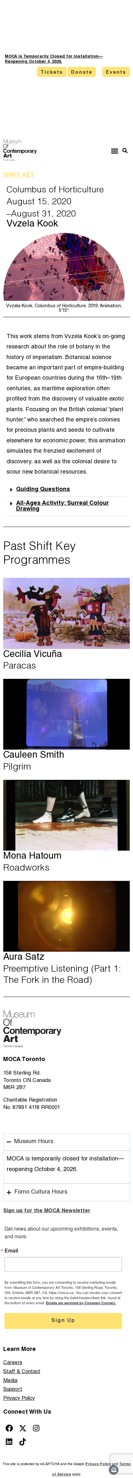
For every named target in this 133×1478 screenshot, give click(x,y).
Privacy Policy (19, 1398)
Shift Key (18, 175)
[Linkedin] (9, 1442)
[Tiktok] (23, 1442)
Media (10, 1381)
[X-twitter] (23, 1428)
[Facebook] (9, 1428)
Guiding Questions (43, 490)
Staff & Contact (21, 1372)
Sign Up (63, 1321)
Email (11, 1250)
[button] (114, 151)
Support (12, 1389)
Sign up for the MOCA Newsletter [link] (46, 1211)
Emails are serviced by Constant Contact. (81, 1302)
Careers (12, 1363)
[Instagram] (36, 1428)
